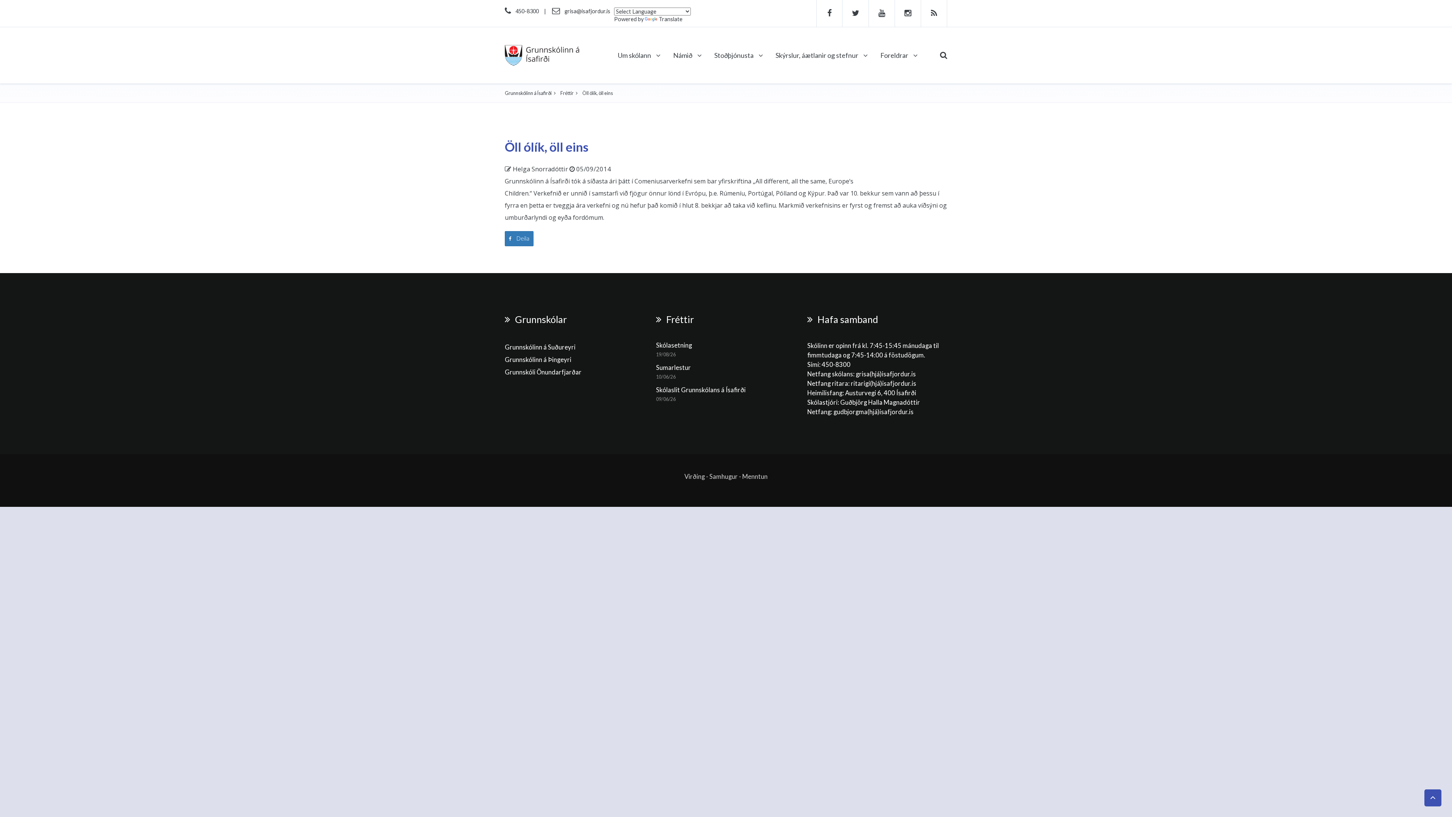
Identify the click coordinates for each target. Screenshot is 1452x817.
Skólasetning (674, 345)
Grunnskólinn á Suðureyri (540, 347)
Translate (671, 19)
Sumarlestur (673, 367)
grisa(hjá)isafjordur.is (886, 374)
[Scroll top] (1432, 797)
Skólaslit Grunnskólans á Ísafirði (701, 390)
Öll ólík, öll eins (546, 146)
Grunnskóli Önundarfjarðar (543, 372)
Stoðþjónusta (734, 55)
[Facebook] (829, 13)
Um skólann (635, 55)
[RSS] (934, 13)
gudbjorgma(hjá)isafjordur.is (874, 412)
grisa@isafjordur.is (587, 11)
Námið (683, 55)
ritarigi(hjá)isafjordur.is (883, 383)
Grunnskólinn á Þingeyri (538, 359)
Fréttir (567, 93)
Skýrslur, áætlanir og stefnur (817, 55)
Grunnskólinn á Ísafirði (528, 93)
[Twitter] (855, 13)
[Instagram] (908, 13)
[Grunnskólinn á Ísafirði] (542, 55)
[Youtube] (882, 13)
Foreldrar (894, 55)
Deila (522, 238)
